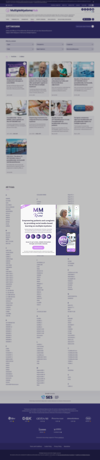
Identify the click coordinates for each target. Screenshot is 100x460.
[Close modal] (76, 207)
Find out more (38, 247)
